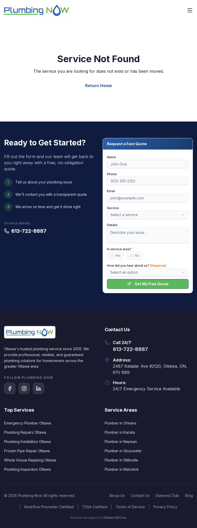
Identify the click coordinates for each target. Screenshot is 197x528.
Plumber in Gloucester (123, 451)
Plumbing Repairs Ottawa (25, 432)
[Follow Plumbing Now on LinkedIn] (38, 388)
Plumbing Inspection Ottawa (27, 469)
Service (113, 208)
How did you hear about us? (136, 265)
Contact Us (140, 495)
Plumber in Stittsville (121, 460)
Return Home (98, 85)
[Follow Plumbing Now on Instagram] (24, 388)
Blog (189, 495)
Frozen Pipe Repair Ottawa (27, 451)
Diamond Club (167, 495)
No (137, 255)
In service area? (119, 249)
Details (112, 225)
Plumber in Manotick (122, 469)
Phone (112, 174)
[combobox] (148, 215)
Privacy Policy (165, 507)
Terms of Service (130, 507)
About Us (117, 495)
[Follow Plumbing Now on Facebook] (9, 388)
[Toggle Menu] (190, 10)
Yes (118, 255)
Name (111, 157)
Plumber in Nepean (121, 441)
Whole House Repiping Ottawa (30, 460)
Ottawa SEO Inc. (115, 518)
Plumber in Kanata (120, 432)
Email (111, 191)
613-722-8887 (28, 231)
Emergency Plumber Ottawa (27, 423)
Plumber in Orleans (120, 423)
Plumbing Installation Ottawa (27, 441)
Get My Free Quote (152, 284)
